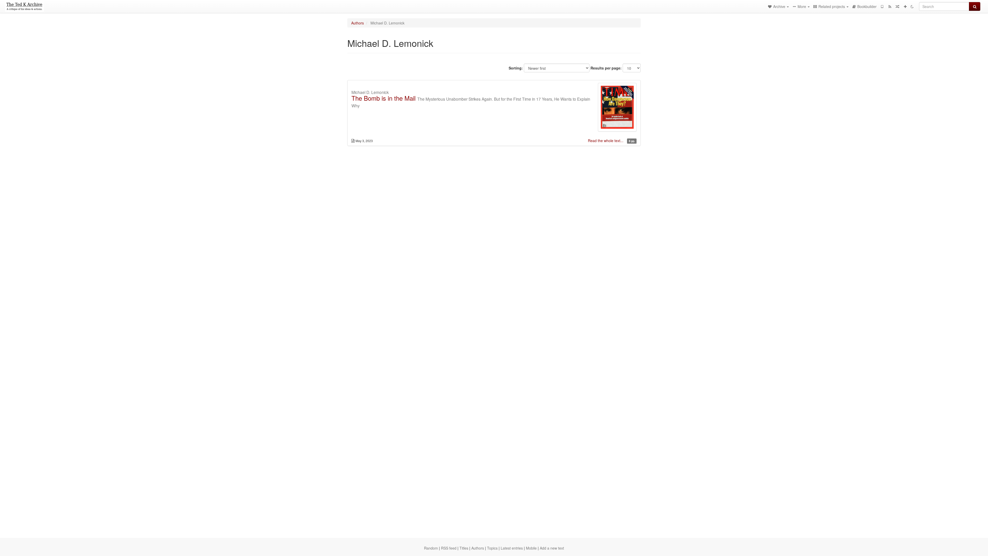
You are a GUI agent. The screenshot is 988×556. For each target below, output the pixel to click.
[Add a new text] (905, 6)
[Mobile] (882, 6)
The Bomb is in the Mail (383, 97)
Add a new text (552, 548)
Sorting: (516, 68)
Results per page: (606, 68)
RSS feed (448, 548)
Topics (492, 548)
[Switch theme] (912, 6)
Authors (357, 22)
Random (431, 548)
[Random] (897, 6)
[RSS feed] (890, 6)
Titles (464, 548)
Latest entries (512, 548)
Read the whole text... (606, 140)
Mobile (531, 548)
